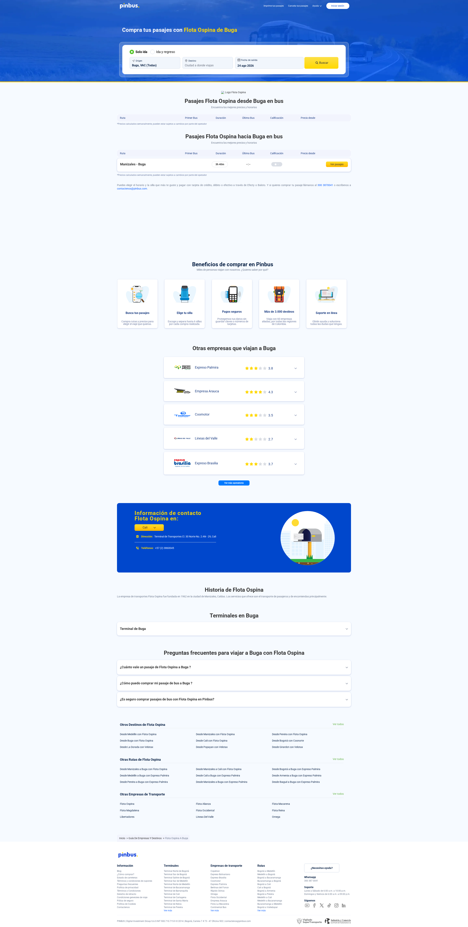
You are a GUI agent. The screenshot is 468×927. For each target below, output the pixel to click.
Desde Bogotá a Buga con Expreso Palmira (296, 769)
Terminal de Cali (172, 894)
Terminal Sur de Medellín (176, 881)
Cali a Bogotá (264, 887)
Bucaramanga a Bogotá (269, 881)
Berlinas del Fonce (220, 887)
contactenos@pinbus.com (132, 188)
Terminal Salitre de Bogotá (177, 877)
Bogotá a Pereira (265, 894)
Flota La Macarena (220, 904)
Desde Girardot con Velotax (287, 747)
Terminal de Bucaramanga (177, 887)
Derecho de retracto (126, 894)
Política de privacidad (127, 887)
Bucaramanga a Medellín (269, 904)
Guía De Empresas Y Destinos (145, 838)
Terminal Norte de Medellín (177, 884)
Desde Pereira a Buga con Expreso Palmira (144, 781)
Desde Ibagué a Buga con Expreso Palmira (296, 781)
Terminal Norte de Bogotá (176, 871)
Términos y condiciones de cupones (134, 881)
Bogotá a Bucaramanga (269, 877)
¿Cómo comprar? (125, 874)
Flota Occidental (205, 810)
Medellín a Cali (264, 897)
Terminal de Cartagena (175, 897)
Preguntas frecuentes (127, 884)
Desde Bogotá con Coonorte (288, 740)
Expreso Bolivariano (220, 874)
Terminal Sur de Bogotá (175, 874)
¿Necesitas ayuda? (322, 868)
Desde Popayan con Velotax (212, 747)
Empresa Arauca (219, 900)
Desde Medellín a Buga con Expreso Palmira (144, 775)
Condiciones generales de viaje (132, 897)
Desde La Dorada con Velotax (136, 747)
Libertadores (127, 816)
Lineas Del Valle (205, 816)
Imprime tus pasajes (274, 6)
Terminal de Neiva (173, 904)
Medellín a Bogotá (266, 874)
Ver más (168, 910)
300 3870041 (325, 185)
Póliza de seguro (125, 900)
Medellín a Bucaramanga (269, 900)
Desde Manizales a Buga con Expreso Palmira (221, 781)
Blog (119, 871)
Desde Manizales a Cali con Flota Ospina (218, 769)
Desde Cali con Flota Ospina (211, 740)
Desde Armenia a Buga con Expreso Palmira (296, 775)
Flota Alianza (203, 803)
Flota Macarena (281, 803)
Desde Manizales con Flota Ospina (215, 734)
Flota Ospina (127, 803)
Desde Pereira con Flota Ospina (289, 734)
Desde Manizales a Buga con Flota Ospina (143, 769)
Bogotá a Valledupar (267, 907)
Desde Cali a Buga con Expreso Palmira (218, 775)
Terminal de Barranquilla (176, 891)
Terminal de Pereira (173, 907)
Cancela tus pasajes (298, 6)
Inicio (122, 838)
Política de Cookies (126, 904)
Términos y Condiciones (129, 891)
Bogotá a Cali (264, 884)
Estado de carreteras (127, 877)
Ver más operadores (234, 483)
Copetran (215, 871)
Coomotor (216, 881)
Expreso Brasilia (218, 877)
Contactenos (123, 907)
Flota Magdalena (129, 810)
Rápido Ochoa (217, 891)
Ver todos (338, 724)
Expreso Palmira (219, 884)
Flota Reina (278, 810)
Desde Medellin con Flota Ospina (138, 734)
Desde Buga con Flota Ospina (136, 740)
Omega (276, 816)
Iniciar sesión (337, 6)
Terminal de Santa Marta (176, 900)
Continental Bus (218, 907)
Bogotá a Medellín (266, 871)
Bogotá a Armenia (266, 891)
